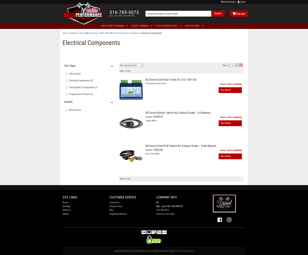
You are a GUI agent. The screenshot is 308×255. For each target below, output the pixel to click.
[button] (185, 9)
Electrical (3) (75, 73)
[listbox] (133, 65)
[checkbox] (67, 110)
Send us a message (165, 214)
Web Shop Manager (185, 251)
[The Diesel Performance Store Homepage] (83, 13)
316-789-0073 (162, 210)
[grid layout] (236, 65)
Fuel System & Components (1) (83, 87)
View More (230, 90)
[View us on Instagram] (229, 220)
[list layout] (241, 65)
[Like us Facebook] (220, 220)
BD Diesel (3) (75, 110)
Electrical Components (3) (81, 80)
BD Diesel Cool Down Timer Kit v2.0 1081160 (171, 79)
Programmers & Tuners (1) (81, 94)
